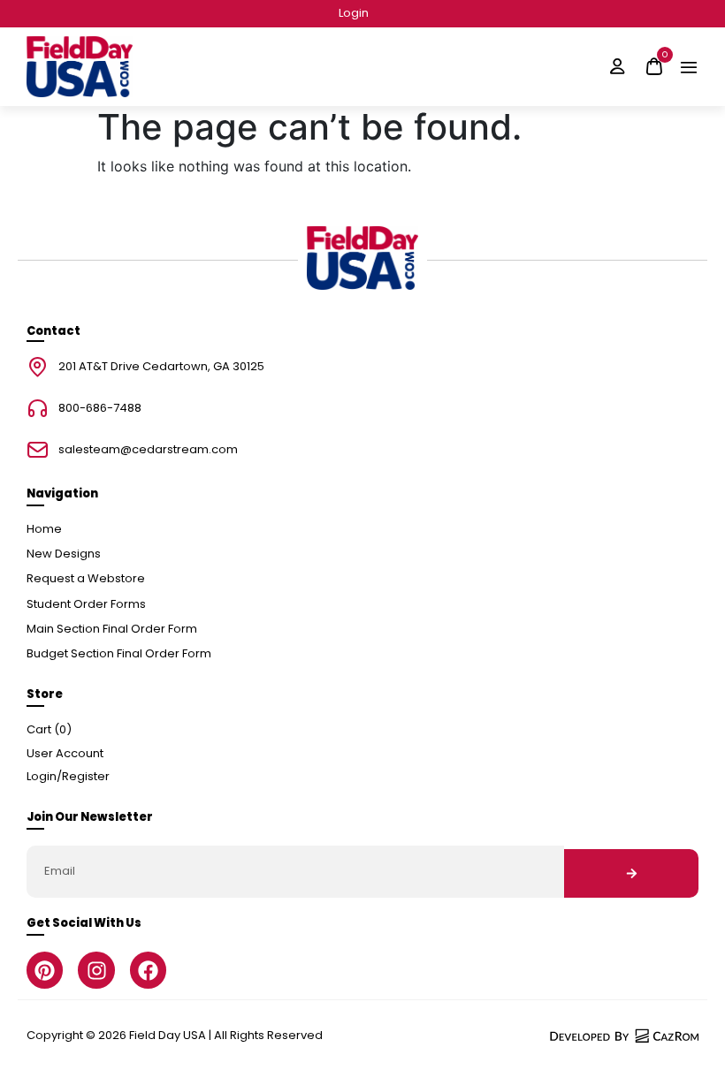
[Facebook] (148, 970)
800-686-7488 (99, 408)
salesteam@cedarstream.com (148, 450)
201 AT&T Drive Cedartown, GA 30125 (161, 367)
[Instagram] (96, 970)
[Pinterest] (45, 970)
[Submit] (631, 873)
